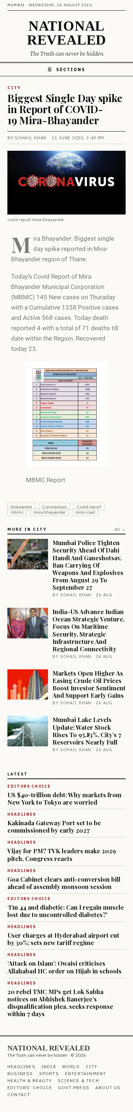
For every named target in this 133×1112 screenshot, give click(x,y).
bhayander (21, 506)
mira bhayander (49, 512)
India (48, 1066)
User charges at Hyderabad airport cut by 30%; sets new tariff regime (63, 939)
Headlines (21, 1066)
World (71, 1066)
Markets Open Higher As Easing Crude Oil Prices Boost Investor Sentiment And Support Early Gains (89, 684)
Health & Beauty (29, 1080)
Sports (49, 1073)
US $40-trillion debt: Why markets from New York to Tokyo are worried (64, 798)
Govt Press (73, 1087)
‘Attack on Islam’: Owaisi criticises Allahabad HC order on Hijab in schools (64, 967)
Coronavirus (54, 506)
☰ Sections (66, 69)
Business (20, 1073)
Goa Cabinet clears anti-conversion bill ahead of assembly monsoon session (63, 882)
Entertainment (85, 1073)
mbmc (17, 512)
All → (120, 529)
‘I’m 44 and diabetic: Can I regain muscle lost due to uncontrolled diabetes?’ (65, 910)
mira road (85, 512)
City (14, 87)
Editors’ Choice (29, 1087)
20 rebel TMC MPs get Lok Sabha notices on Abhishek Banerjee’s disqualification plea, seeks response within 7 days (60, 1002)
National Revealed (66, 33)
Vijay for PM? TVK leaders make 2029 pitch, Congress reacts (61, 854)
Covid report (89, 506)
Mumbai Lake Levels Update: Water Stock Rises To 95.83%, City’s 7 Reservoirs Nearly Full (86, 730)
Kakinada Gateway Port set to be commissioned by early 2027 (54, 826)
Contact (18, 1094)
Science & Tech (78, 1080)
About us (108, 1087)
